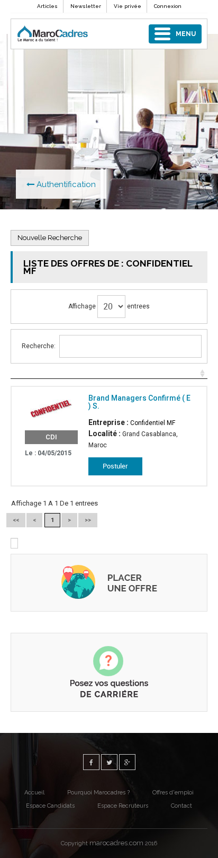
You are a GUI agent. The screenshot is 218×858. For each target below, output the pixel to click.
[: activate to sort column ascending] (109, 373)
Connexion (167, 6)
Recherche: (39, 346)
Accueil (34, 792)
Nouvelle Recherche (49, 238)
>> (88, 520)
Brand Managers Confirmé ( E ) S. (139, 402)
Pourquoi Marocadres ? (98, 792)
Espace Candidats (50, 805)
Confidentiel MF (152, 423)
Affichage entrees (109, 306)
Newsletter (85, 6)
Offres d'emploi (173, 792)
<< (16, 520)
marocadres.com (116, 843)
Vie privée (127, 6)
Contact (181, 805)
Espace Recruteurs (122, 805)
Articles (47, 6)
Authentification (65, 184)
